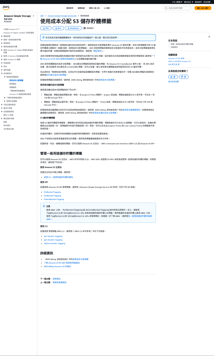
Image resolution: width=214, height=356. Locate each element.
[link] (84, 16)
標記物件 (98, 51)
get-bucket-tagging (53, 239)
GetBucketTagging (52, 195)
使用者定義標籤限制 (131, 110)
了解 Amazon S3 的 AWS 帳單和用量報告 (62, 263)
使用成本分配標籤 (106, 80)
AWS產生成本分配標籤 (56, 75)
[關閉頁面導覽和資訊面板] (209, 37)
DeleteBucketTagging (54, 199)
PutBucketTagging (52, 192)
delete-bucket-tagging (54, 243)
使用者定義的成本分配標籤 (104, 113)
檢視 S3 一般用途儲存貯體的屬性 (58, 177)
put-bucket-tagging (53, 236)
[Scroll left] (64, 8)
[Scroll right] (111, 8)
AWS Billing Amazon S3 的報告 (57, 266)
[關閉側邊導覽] (33, 16)
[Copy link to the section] (38, 153)
